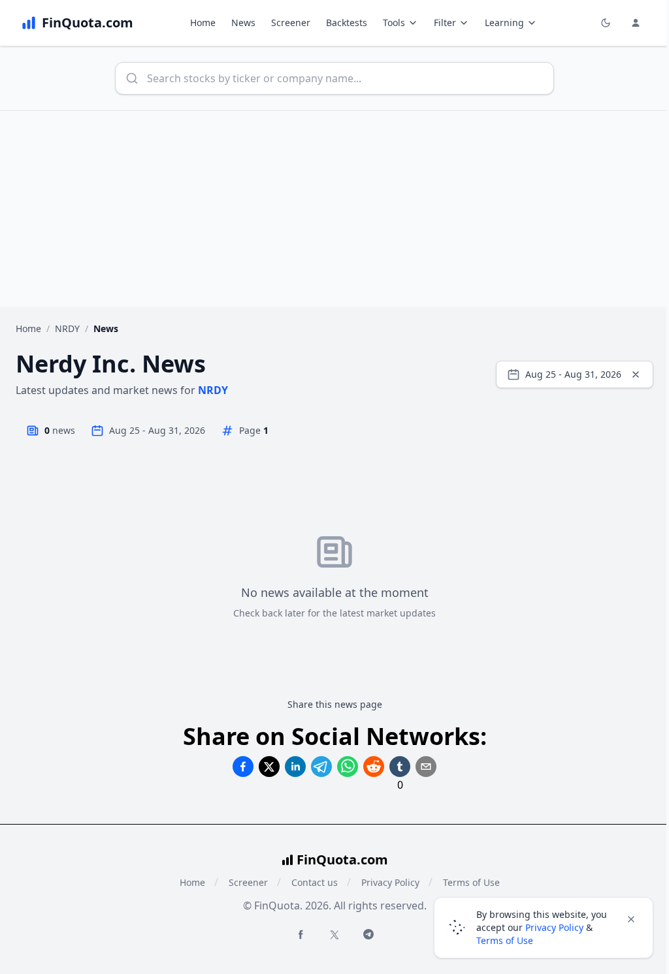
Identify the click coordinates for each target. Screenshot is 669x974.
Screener (290, 22)
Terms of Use (504, 940)
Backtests (346, 22)
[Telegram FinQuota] (368, 934)
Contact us (314, 882)
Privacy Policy (390, 882)
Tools (394, 22)
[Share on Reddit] (373, 766)
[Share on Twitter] (269, 766)
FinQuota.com (342, 859)
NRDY (67, 328)
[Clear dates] (635, 374)
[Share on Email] (426, 766)
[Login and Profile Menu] (635, 22)
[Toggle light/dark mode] (605, 22)
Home (203, 22)
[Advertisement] (334, 208)
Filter (445, 22)
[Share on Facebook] (243, 766)
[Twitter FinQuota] (334, 935)
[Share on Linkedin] (295, 766)
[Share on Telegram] (321, 766)
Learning (504, 22)
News (243, 22)
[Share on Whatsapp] (347, 766)
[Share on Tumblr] (399, 766)
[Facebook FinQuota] (300, 934)
